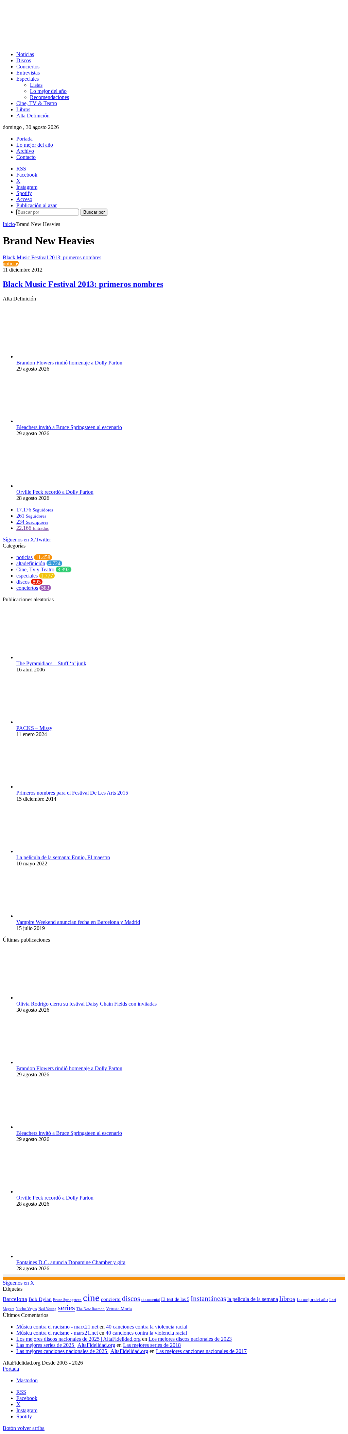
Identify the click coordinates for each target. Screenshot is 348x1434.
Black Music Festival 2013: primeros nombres (83, 284)
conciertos (27, 588)
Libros (23, 109)
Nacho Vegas (26, 1308)
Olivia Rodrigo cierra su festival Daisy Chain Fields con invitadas (86, 1004)
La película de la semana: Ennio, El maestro (63, 857)
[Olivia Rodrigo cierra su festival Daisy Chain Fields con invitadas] (53, 997)
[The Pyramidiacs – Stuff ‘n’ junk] (41, 657)
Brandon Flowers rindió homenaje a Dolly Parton (69, 362)
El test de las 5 (175, 1299)
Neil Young (47, 1309)
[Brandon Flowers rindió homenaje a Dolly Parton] (53, 356)
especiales (27, 576)
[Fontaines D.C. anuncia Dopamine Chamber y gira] (53, 1256)
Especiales (27, 79)
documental (150, 1299)
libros (287, 1298)
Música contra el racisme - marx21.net (57, 1333)
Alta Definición (33, 115)
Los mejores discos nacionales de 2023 (190, 1339)
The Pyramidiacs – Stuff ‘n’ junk (51, 663)
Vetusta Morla (119, 1308)
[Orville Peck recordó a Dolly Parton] (53, 486)
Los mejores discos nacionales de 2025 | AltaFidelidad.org (78, 1339)
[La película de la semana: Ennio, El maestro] (53, 851)
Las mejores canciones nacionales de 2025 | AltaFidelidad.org (82, 1351)
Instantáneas (208, 1298)
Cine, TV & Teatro (36, 103)
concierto (111, 1299)
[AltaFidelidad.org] (87, 43)
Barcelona (15, 1299)
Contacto (26, 157)
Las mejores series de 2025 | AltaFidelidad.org (65, 1345)
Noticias (25, 54)
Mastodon (27, 1380)
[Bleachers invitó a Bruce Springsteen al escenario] (53, 421)
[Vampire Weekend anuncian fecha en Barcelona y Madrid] (53, 916)
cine (91, 1297)
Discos (23, 60)
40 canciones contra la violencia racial (146, 1327)
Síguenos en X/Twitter (27, 539)
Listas (36, 85)
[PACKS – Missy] (53, 722)
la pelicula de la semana (252, 1299)
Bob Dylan (40, 1299)
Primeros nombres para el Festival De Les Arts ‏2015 (72, 793)
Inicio (9, 224)
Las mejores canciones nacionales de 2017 (201, 1351)
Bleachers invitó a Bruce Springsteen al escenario (69, 427)
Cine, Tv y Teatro (35, 569)
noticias (11, 263)
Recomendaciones (49, 97)
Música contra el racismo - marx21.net (57, 1327)
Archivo (25, 151)
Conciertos (27, 66)
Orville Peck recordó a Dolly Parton (54, 492)
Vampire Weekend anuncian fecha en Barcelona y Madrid (78, 922)
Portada (24, 139)
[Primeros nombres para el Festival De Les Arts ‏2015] (51, 786)
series (66, 1307)
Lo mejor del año (48, 91)
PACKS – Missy (34, 728)
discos (23, 582)
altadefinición (30, 563)
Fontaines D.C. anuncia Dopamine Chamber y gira (70, 1262)
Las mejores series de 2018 (152, 1345)
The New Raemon (90, 1309)
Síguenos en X (18, 1283)
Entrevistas (28, 73)
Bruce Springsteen (67, 1300)
